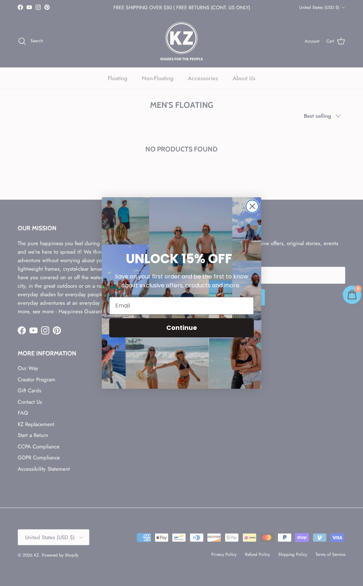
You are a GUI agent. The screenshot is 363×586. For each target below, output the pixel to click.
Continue (181, 327)
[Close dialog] (252, 206)
